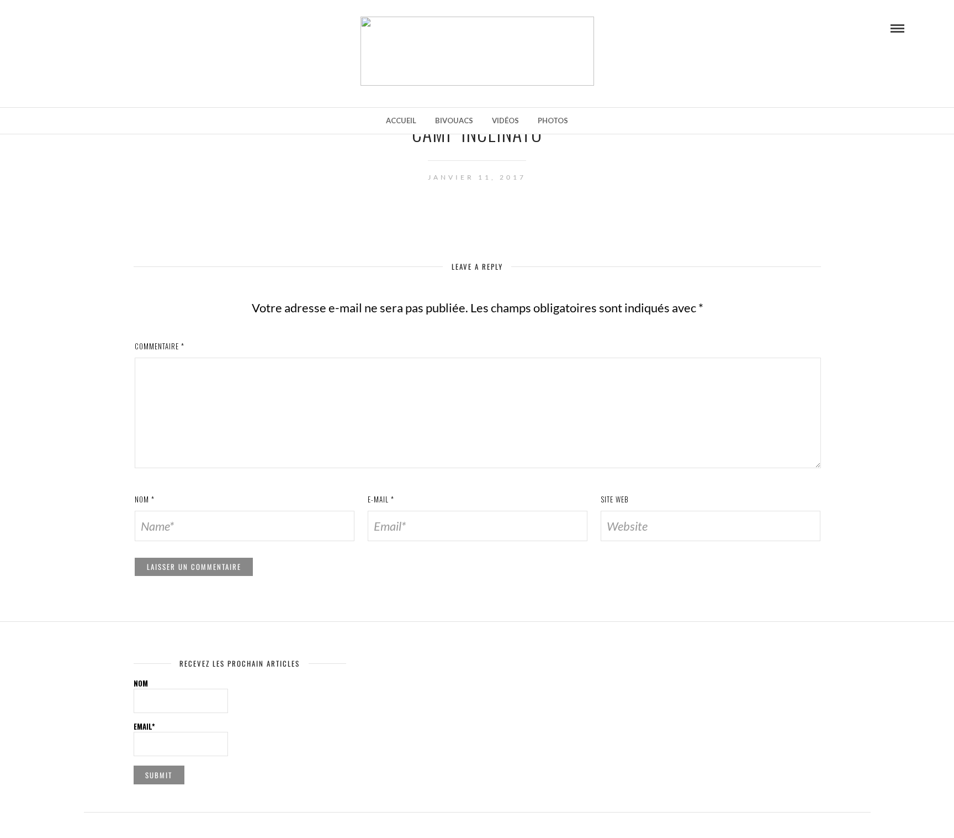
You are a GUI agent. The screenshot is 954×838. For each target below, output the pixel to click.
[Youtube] (69, 28)
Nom (145, 499)
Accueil (401, 120)
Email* (144, 726)
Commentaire (159, 346)
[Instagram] (84, 28)
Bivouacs (454, 120)
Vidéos (505, 120)
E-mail (381, 499)
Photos (553, 120)
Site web (615, 499)
